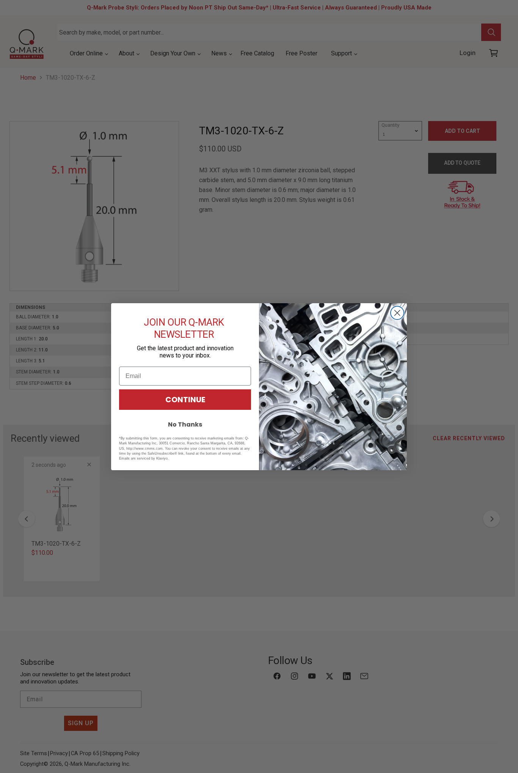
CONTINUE (185, 399)
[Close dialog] (397, 313)
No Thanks (185, 424)
